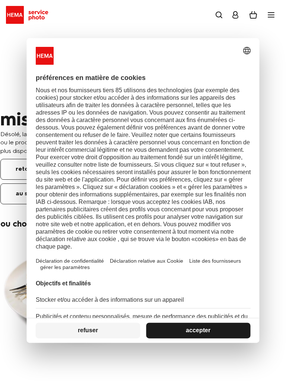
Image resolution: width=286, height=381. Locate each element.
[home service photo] (28, 15)
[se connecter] (235, 15)
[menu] (271, 15)
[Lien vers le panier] (253, 15)
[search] (219, 14)
